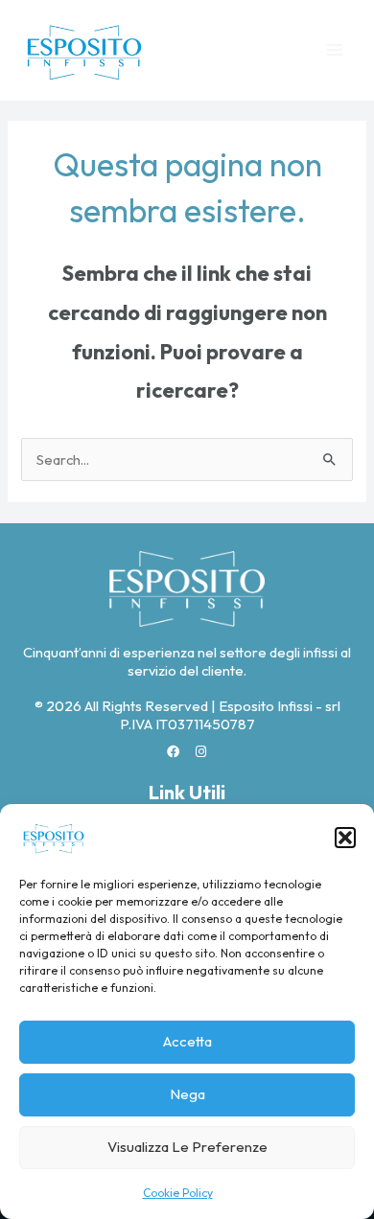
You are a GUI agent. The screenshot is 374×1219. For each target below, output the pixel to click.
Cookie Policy (178, 1192)
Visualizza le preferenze (187, 1147)
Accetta (187, 1041)
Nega (187, 1094)
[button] (345, 837)
